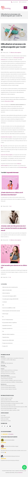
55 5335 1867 (15, 2)
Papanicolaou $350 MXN (8, 340)
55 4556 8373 (23, 2)
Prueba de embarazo (7, 343)
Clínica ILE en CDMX (9, 101)
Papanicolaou (5, 337)
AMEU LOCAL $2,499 (6, 290)
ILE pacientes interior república (9, 322)
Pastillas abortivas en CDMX (6, 398)
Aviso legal (3, 415)
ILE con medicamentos (7, 319)
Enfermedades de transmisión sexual (11, 310)
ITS (3, 331)
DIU (3, 305)
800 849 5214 (10, 363)
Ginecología (5, 313)
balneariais (20, 472)
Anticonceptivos (6, 293)
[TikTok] (7, 426)
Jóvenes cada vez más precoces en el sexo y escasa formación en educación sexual (13, 228)
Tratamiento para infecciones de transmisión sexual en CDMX (14, 406)
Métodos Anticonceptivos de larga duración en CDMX (12, 403)
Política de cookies (5, 419)
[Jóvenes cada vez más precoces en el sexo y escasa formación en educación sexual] (10, 217)
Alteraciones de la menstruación (10, 287)
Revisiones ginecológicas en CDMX (8, 405)
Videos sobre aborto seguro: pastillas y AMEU (10, 410)
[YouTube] (10, 426)
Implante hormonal (6, 325)
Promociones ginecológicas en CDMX (8, 408)
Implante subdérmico (7, 328)
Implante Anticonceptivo (6, 137)
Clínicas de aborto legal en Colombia (8, 389)
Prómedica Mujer (23, 167)
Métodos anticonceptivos (8, 334)
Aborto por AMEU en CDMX (6, 399)
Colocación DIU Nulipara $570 (9, 296)
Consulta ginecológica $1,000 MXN (10, 299)
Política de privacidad (5, 417)
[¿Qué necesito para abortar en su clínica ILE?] (10, 253)
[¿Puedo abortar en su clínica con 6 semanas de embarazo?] (10, 182)
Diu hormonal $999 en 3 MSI (8, 308)
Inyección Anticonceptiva (7, 154)
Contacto (4, 302)
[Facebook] (2, 426)
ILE (3, 316)
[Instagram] (5, 426)
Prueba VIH (5, 346)
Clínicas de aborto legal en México (8, 385)
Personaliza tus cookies (6, 420)
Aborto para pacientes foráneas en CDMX (9, 401)
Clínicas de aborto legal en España (8, 387)
